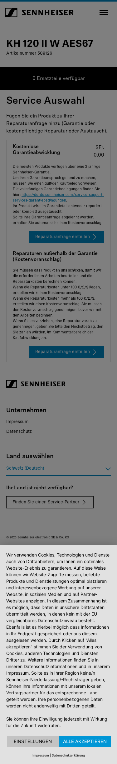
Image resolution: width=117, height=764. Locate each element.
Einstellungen (33, 741)
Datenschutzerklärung (68, 755)
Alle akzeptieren (85, 741)
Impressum (40, 755)
